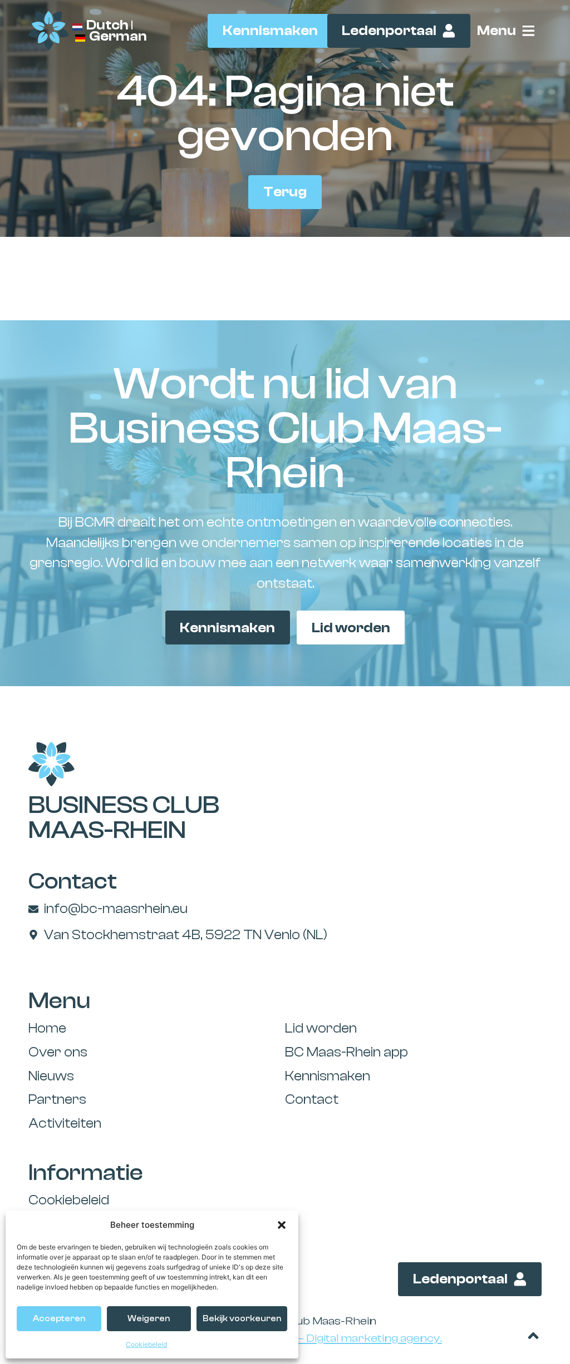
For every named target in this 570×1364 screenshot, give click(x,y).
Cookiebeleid (146, 1344)
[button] (281, 1225)
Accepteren (59, 1318)
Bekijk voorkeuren (242, 1318)
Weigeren (148, 1318)
